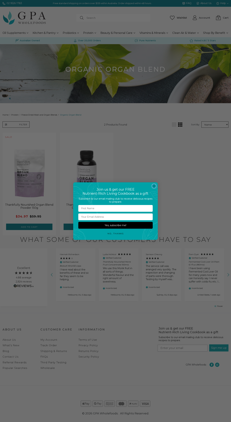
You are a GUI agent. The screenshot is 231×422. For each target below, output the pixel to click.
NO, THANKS (116, 233)
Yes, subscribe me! (115, 225)
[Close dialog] (154, 186)
